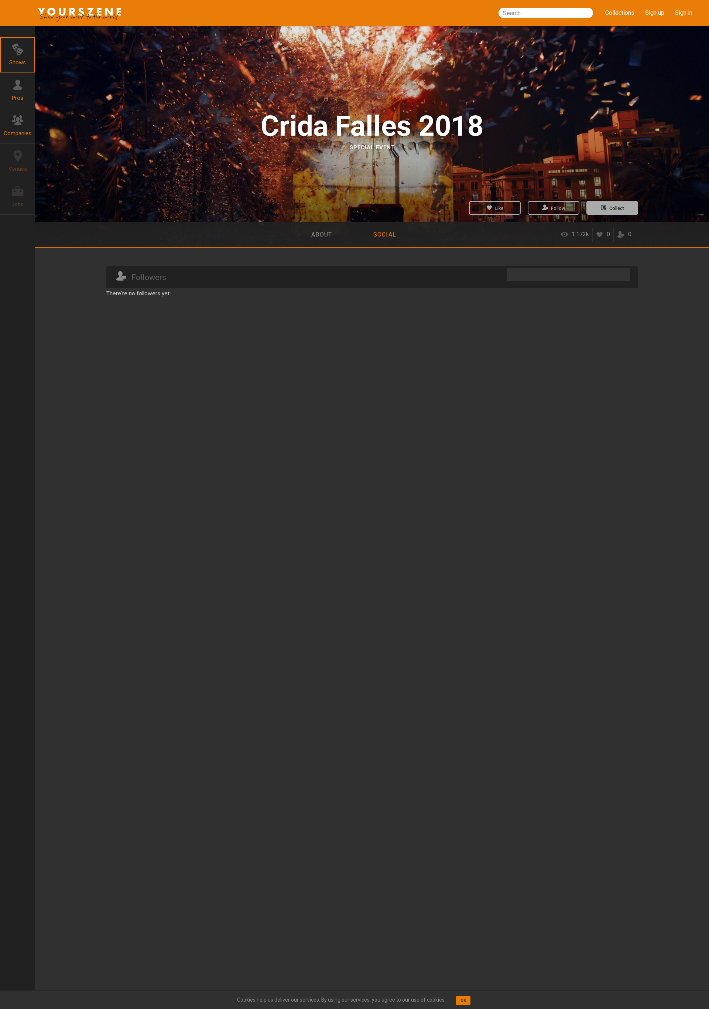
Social (385, 234)
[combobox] (546, 13)
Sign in (683, 12)
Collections (619, 12)
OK (463, 1000)
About (321, 234)
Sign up (654, 12)
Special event (372, 147)
